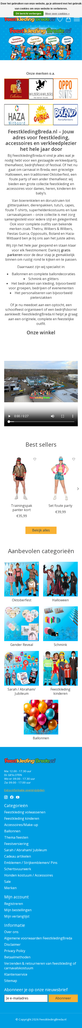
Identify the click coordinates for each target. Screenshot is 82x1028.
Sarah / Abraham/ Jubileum (22, 691)
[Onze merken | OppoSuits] (65, 89)
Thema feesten (16, 837)
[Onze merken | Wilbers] (41, 89)
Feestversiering (16, 843)
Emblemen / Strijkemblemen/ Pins (30, 862)
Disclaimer (12, 944)
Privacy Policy (14, 950)
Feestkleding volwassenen (24, 812)
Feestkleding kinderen (60, 691)
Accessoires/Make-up (21, 824)
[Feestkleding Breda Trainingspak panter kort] (21, 478)
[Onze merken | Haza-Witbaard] (16, 114)
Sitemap (10, 980)
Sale (7, 881)
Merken (10, 888)
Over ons (11, 932)
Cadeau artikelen (17, 856)
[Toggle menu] (77, 19)
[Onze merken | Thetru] (16, 89)
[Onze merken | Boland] (65, 114)
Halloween (60, 600)
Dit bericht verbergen (28, 13)
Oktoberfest (21, 600)
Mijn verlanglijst (16, 916)
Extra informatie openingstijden (24, 790)
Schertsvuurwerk (17, 869)
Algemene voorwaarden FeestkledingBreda (38, 938)
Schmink (60, 644)
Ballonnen (41, 738)
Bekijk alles (41, 530)
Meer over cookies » (57, 13)
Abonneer (63, 998)
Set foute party (60, 505)
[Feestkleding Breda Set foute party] (60, 478)
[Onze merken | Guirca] (41, 114)
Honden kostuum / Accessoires (28, 875)
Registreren (13, 903)
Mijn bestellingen (18, 910)
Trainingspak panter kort (21, 507)
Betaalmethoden (17, 957)
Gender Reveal (21, 644)
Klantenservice (15, 974)
